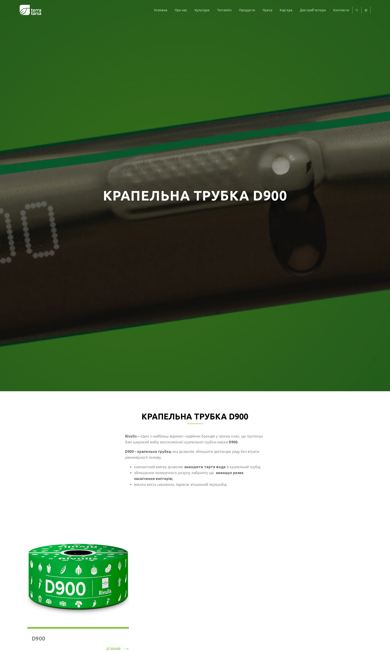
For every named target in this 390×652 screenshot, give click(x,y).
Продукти (247, 10)
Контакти (341, 10)
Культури (202, 10)
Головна (160, 10)
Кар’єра (286, 10)
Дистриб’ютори (313, 10)
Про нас (181, 10)
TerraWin (224, 10)
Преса (267, 10)
